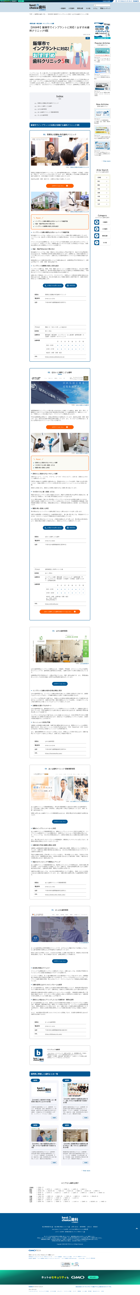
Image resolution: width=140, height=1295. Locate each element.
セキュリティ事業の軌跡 (90, 1258)
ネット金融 (84, 1291)
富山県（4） (58, 1192)
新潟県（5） (41, 1192)
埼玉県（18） (70, 1191)
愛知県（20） (41, 1194)
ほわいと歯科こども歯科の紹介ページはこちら (57, 611)
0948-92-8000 (50, 541)
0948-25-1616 (50, 1026)
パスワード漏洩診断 (58, 1256)
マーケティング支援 (67, 1291)
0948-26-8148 (50, 745)
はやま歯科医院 (42, 109)
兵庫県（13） (50, 1196)
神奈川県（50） (51, 1191)
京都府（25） (60, 1196)
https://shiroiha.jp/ (51, 604)
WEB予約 (72, 285)
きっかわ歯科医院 (43, 115)
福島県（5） (84, 1189)
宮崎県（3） (85, 1201)
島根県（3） (67, 1198)
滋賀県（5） (77, 1196)
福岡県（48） (41, 1201)
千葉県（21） (61, 1191)
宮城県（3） (67, 1189)
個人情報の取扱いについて (61, 1226)
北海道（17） (41, 1187)
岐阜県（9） (93, 1192)
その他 (102, 1291)
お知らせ (89, 1226)
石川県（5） (49, 1192)
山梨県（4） (76, 1192)
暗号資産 (89, 1291)
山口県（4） (76, 1198)
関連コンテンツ (105, 8)
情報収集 (79, 1291)
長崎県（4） (59, 1201)
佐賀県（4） (50, 1201)
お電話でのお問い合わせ (54, 285)
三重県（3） (69, 1196)
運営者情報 (82, 1226)
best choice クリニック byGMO (69, 1229)
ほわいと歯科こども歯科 (45, 106)
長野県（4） (84, 1192)
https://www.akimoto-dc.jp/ (55, 357)
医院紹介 (95, 1226)
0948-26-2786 (50, 887)
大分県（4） (76, 1201)
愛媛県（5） (41, 1199)
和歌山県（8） (95, 1196)
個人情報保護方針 (46, 1226)
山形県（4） (76, 1189)
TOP (30, 14)
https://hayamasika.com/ (53, 753)
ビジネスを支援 (53, 1291)
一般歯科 (54, 1117)
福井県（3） (67, 1192)
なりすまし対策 (81, 1258)
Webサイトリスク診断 (67, 1256)
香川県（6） (49, 1199)
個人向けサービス (96, 1291)
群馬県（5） (97, 1191)
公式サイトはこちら (58, 185)
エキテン (69, 1231)
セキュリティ (59, 1291)
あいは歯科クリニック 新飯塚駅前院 (48, 112)
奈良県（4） (86, 1196)
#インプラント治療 (48, 23)
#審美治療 (32, 23)
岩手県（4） (49, 1189)
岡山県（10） (41, 1198)
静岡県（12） (102, 1192)
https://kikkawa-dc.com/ (53, 1034)
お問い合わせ (74, 1226)
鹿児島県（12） (94, 1201)
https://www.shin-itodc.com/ (55, 894)
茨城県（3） (79, 1191)
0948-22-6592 (50, 298)
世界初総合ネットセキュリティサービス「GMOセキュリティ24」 (41, 1256)
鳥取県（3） (50, 1198)
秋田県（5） (58, 1189)
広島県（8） (59, 1198)
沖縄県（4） (104, 1201)
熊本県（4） (67, 1201)
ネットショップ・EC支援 (43, 1291)
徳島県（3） (67, 1199)
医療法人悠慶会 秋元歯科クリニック (48, 103)
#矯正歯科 (39, 23)
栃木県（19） (88, 1191)
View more (86, 1171)
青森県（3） (41, 1189)
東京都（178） (41, 1191)
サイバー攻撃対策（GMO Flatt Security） (69, 1258)
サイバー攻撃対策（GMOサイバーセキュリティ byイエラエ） (49, 1258)
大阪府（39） (41, 1196)
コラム (95, 8)
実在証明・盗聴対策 (32, 1258)
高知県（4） (58, 1199)
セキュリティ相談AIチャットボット (79, 1256)
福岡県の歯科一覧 (40, 14)
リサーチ (74, 1291)
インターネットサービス (33, 1291)
